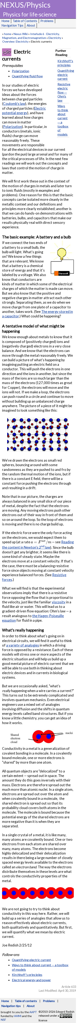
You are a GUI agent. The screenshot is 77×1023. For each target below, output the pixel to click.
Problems (49, 1001)
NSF (3, 1019)
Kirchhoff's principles (65, 63)
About (31, 25)
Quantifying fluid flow (27, 76)
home (7, 34)
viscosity (59, 602)
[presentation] (41, 542)
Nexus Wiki (21, 34)
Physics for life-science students (29, 15)
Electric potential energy (24, 110)
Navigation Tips (12, 25)
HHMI (17, 1016)
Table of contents (26, 1001)
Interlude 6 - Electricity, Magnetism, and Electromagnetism (31, 35)
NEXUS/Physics (25, 4)
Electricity (54, 37)
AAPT (33, 1012)
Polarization (20, 71)
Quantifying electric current (65, 75)
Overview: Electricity (15, 41)
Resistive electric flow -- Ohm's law (63, 92)
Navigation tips (11, 1006)
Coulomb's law (14, 103)
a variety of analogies (22, 645)
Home (5, 1001)
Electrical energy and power (31, 980)
